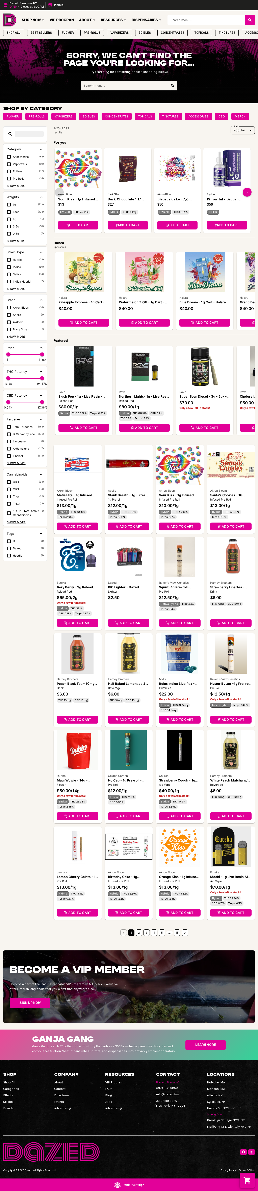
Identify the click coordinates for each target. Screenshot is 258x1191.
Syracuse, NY (216, 1102)
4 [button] (154, 932)
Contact (60, 1089)
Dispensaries (145, 20)
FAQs (108, 1089)
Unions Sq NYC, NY (221, 1108)
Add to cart (86, 323)
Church (164, 775)
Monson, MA (216, 1089)
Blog (108, 1095)
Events (59, 1102)
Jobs (108, 1102)
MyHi (162, 679)
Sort (235, 126)
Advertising (62, 1108)
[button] (34, 5)
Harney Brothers (221, 582)
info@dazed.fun (167, 1094)
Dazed (112, 582)
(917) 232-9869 (167, 1088)
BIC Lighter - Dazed (123, 587)
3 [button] (147, 932)
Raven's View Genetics (174, 582)
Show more (16, 186)
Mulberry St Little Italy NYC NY (229, 1126)
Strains (8, 1102)
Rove (61, 392)
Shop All (9, 1082)
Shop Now (31, 20)
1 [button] (131, 932)
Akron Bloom (65, 490)
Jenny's (62, 872)
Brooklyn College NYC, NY (226, 1120)
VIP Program (62, 20)
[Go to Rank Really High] (129, 1185)
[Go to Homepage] (9, 20)
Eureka (61, 582)
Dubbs (61, 775)
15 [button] (177, 932)
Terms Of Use (247, 1170)
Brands (8, 1108)
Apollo (112, 490)
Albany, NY (215, 1095)
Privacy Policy (228, 1170)
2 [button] (139, 932)
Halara (62, 297)
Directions (61, 1095)
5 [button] (162, 932)
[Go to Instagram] (251, 1152)
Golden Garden (118, 775)
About (85, 20)
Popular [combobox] (239, 130)
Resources (112, 20)
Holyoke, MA (216, 1082)
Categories (11, 1089)
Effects (8, 1095)
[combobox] (206, 20)
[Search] (250, 20)
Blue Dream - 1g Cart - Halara (202, 302)
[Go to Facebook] (243, 1152)
